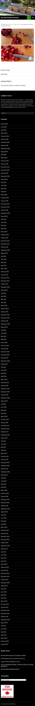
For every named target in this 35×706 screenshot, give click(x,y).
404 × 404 (17, 24)
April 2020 (3, 339)
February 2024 (5, 197)
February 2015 (5, 530)
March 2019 (4, 379)
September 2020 (5, 324)
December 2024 (5, 167)
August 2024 (4, 179)
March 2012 (4, 638)
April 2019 (3, 376)
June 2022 (4, 259)
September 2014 (5, 545)
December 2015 (5, 499)
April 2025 (3, 154)
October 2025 (4, 145)
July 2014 (3, 552)
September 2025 (5, 148)
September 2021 (5, 287)
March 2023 (4, 231)
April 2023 (3, 228)
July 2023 (3, 219)
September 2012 (5, 619)
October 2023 (4, 210)
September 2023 (5, 213)
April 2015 (3, 524)
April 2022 (3, 265)
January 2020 (4, 348)
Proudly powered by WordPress (8, 704)
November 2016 (5, 465)
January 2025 (4, 164)
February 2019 (5, 382)
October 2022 (4, 247)
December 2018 (5, 388)
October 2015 (4, 505)
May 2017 (3, 447)
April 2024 (3, 191)
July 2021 (3, 293)
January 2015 (4, 533)
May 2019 (3, 373)
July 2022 (3, 256)
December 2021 (5, 277)
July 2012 (3, 625)
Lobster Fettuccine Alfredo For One (10, 661)
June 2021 (4, 296)
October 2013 (4, 579)
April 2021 (3, 302)
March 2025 (4, 157)
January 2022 (4, 274)
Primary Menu (33, 18)
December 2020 (5, 314)
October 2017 (4, 431)
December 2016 (5, 462)
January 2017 (4, 459)
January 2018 (4, 422)
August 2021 (4, 290)
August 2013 (4, 585)
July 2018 (3, 404)
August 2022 (4, 253)
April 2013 (3, 598)
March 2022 (4, 268)
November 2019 (5, 354)
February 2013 (5, 604)
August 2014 (4, 548)
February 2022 (5, 271)
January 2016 (4, 496)
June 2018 (4, 407)
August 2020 (4, 327)
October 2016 (4, 468)
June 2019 (4, 370)
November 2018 (5, 391)
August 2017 (4, 438)
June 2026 (4, 127)
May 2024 (3, 188)
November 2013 (5, 576)
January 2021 (4, 311)
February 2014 (5, 567)
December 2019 (5, 351)
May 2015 (3, 521)
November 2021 (5, 281)
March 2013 (4, 601)
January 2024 (4, 201)
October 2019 (4, 358)
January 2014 (4, 570)
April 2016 (3, 487)
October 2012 (4, 616)
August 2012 (4, 622)
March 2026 (4, 133)
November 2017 (5, 428)
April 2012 (3, 635)
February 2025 (5, 160)
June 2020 (4, 333)
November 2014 (5, 539)
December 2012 (5, 610)
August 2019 (4, 364)
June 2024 (4, 185)
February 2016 (5, 493)
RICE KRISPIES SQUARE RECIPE (10, 669)
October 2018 (4, 395)
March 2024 (4, 194)
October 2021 (4, 284)
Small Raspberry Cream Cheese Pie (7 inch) (13, 658)
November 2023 (5, 207)
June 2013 (4, 592)
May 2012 (3, 632)
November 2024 (5, 170)
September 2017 (5, 435)
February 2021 (5, 308)
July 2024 (3, 182)
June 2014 (4, 555)
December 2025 (5, 142)
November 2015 (5, 502)
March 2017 (4, 453)
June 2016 (4, 481)
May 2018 (3, 410)
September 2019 (5, 361)
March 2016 (4, 490)
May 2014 (3, 558)
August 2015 (4, 512)
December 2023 (5, 204)
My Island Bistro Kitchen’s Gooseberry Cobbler (13, 655)
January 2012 (4, 644)
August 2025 (4, 151)
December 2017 (5, 425)
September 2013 (5, 582)
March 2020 (4, 342)
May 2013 (3, 595)
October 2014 (4, 542)
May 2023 (3, 225)
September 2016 (5, 471)
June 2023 (4, 222)
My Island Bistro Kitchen (10, 17)
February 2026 (5, 136)
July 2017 (3, 441)
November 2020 (5, 318)
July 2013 (3, 589)
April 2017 (3, 450)
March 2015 (4, 527)
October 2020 (4, 321)
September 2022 (5, 250)
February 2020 (5, 345)
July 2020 (3, 330)
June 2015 (4, 518)
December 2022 (5, 241)
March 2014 (4, 564)
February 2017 (5, 456)
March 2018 (4, 416)
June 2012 (4, 629)
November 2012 (5, 613)
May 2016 (3, 484)
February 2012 (5, 641)
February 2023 (5, 234)
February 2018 (5, 419)
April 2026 (3, 130)
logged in (11, 85)
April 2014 (3, 561)
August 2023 (4, 216)
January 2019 (4, 385)
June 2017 (4, 444)
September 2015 (5, 508)
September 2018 (5, 398)
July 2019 (3, 367)
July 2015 (3, 515)
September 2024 (5, 176)
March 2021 (4, 305)
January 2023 (4, 237)
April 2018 (3, 413)
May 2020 (3, 336)
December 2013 (5, 573)
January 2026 (4, 139)
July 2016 (3, 478)
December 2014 (5, 536)
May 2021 (3, 299)
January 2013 (4, 607)
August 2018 (4, 401)
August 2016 (4, 475)
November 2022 (5, 244)
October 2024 (4, 173)
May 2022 (3, 262)
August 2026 (4, 124)
